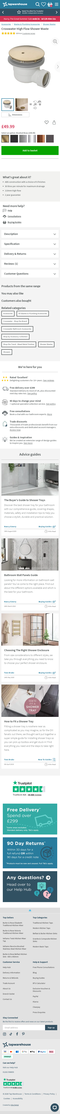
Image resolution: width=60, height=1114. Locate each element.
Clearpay (36, 1007)
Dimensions (20, 115)
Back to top (30, 910)
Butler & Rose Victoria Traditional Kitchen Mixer (13, 931)
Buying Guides (14, 222)
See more (28, 443)
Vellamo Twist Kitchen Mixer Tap (14, 939)
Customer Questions (16, 273)
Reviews (9, 263)
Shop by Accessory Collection (15, 336)
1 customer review (28, 33)
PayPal (35, 996)
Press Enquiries (39, 1012)
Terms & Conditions (32, 1094)
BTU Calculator (39, 983)
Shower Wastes (49, 24)
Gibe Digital (15, 1105)
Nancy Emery (10, 526)
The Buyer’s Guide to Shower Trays (24, 500)
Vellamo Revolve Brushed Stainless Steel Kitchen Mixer (14, 947)
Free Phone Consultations (43, 967)
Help (10, 210)
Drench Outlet (9, 994)
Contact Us (7, 999)
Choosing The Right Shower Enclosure (26, 650)
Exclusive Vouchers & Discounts (41, 989)
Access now (15, 429)
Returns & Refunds (10, 978)
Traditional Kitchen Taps (43, 923)
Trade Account (9, 983)
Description (11, 234)
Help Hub (7, 967)
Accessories (6, 24)
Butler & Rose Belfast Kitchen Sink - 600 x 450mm (15, 955)
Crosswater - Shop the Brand (15, 321)
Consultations (14, 216)
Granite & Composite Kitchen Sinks (45, 940)
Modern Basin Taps (40, 946)
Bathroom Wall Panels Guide (21, 575)
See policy (32, 393)
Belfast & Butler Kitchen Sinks (45, 933)
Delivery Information (11, 972)
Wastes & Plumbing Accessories (27, 24)
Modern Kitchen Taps (41, 928)
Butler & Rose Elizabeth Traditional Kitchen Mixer (13, 924)
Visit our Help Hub (10, 1067)
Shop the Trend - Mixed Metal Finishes (18, 344)
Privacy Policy (49, 1094)
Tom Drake (9, 672)
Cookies (6, 1098)
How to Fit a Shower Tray (18, 721)
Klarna (35, 1001)
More (49, 414)
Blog (35, 972)
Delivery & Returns (15, 253)
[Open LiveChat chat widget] (55, 1107)
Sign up (51, 1027)
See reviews (48, 380)
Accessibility (18, 1098)
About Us (6, 988)
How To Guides (47, 759)
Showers (6, 352)
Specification (12, 243)
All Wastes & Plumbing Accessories (32, 313)
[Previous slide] (3, 12)
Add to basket (40, 150)
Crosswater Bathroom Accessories (17, 329)
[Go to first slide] (57, 12)
